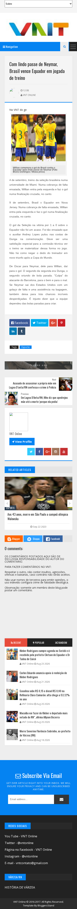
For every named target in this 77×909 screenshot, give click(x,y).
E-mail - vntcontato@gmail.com (26, 863)
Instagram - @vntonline (21, 856)
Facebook (55, 539)
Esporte (25, 347)
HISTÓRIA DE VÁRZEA (20, 887)
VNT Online (19, 901)
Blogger (16, 539)
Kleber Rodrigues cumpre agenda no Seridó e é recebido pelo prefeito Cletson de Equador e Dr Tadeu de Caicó (45, 655)
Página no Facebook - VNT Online (28, 850)
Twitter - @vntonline (19, 843)
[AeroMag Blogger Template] (38, 27)
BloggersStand (46, 905)
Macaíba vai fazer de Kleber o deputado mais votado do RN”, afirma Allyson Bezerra (43, 715)
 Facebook (19, 322)
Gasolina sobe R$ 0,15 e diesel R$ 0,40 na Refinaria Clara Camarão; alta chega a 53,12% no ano (45, 695)
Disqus (36, 539)
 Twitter (40, 322)
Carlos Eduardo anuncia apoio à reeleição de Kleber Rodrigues (43, 675)
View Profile (22, 441)
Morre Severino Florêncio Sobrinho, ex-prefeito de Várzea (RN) (45, 733)
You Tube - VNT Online (21, 836)
